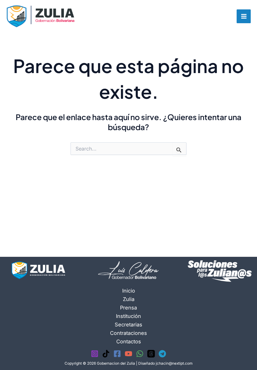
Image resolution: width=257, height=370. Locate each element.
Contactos (128, 341)
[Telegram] (162, 353)
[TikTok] (106, 353)
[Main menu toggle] (244, 16)
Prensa (128, 307)
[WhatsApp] (140, 353)
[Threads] (151, 353)
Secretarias (128, 324)
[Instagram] (94, 353)
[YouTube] (128, 353)
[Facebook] (117, 353)
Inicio (128, 291)
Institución (128, 316)
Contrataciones (128, 333)
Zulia (128, 299)
